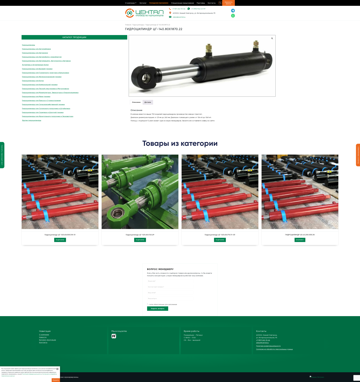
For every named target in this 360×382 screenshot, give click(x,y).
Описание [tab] (136, 102)
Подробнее (60, 240)
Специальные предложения (182, 3)
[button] (272, 38)
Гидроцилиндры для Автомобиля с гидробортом (42, 57)
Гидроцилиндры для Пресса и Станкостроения (41, 100)
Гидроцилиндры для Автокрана (35, 53)
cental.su (179, 17)
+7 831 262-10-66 (178, 9)
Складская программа (158, 3)
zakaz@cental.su (262, 343)
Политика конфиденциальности (268, 346)
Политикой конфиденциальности (31, 374)
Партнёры (201, 3)
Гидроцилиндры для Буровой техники (37, 69)
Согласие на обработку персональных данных (274, 349)
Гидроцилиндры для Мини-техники (36, 96)
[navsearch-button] (220, 3)
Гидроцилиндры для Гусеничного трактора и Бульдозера (45, 73)
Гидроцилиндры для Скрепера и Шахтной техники (42, 112)
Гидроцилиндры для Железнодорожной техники (41, 77)
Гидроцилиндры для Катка (33, 81)
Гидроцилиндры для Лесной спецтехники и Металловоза (45, 89)
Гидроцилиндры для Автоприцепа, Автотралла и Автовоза (46, 61)
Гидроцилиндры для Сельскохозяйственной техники (43, 104)
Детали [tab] (147, 102)
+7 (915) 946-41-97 (198, 9)
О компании (130, 3)
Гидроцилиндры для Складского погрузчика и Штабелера (46, 108)
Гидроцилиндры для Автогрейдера (36, 49)
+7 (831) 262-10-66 (263, 340)
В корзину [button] (300, 240)
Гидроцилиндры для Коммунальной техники (39, 85)
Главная (128, 25)
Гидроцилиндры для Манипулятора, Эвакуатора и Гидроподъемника (50, 93)
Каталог (143, 3)
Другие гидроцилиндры (31, 120)
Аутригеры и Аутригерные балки (35, 65)
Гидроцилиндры (138, 25)
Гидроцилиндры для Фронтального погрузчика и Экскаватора (47, 116)
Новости (42, 337)
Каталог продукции (47, 340)
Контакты (212, 3)
